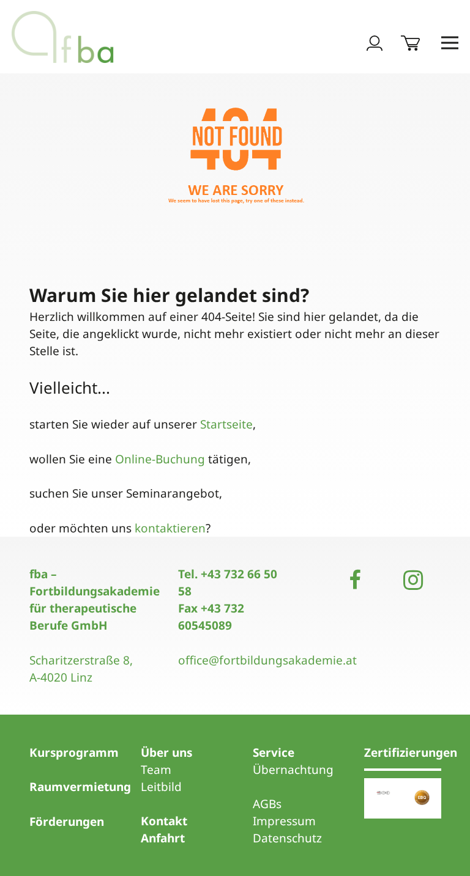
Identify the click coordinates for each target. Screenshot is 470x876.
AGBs (267, 804)
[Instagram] (413, 580)
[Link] (63, 37)
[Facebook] (355, 580)
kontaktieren (170, 528)
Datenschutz (287, 838)
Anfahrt (163, 838)
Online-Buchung (160, 459)
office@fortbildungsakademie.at (267, 660)
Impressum (284, 821)
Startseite (226, 424)
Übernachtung (293, 770)
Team (156, 770)
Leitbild (161, 787)
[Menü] (450, 43)
